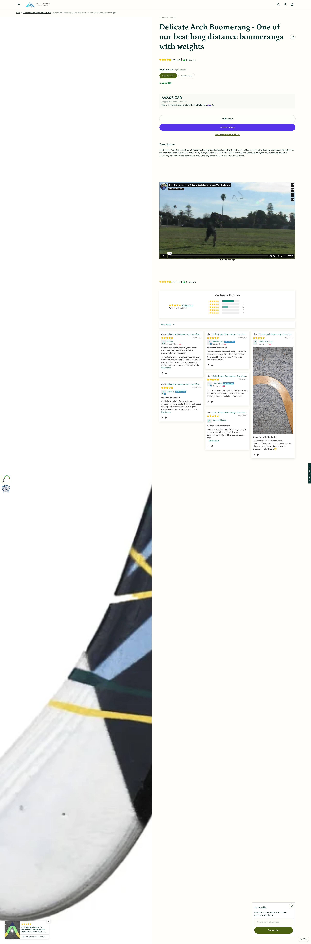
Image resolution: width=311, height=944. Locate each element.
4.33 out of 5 (187, 305)
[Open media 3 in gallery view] (6, 489)
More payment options (227, 134)
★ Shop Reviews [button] (310, 473)
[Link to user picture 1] (273, 390)
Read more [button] (166, 368)
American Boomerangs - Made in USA (37, 13)
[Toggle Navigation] (19, 4)
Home (18, 13)
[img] (167, 338)
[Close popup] (291, 906)
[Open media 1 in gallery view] (6, 479)
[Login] (285, 4)
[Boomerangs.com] (38, 4)
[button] (278, 4)
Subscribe (273, 930)
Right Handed (168, 76)
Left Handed (186, 76)
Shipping (165, 101)
